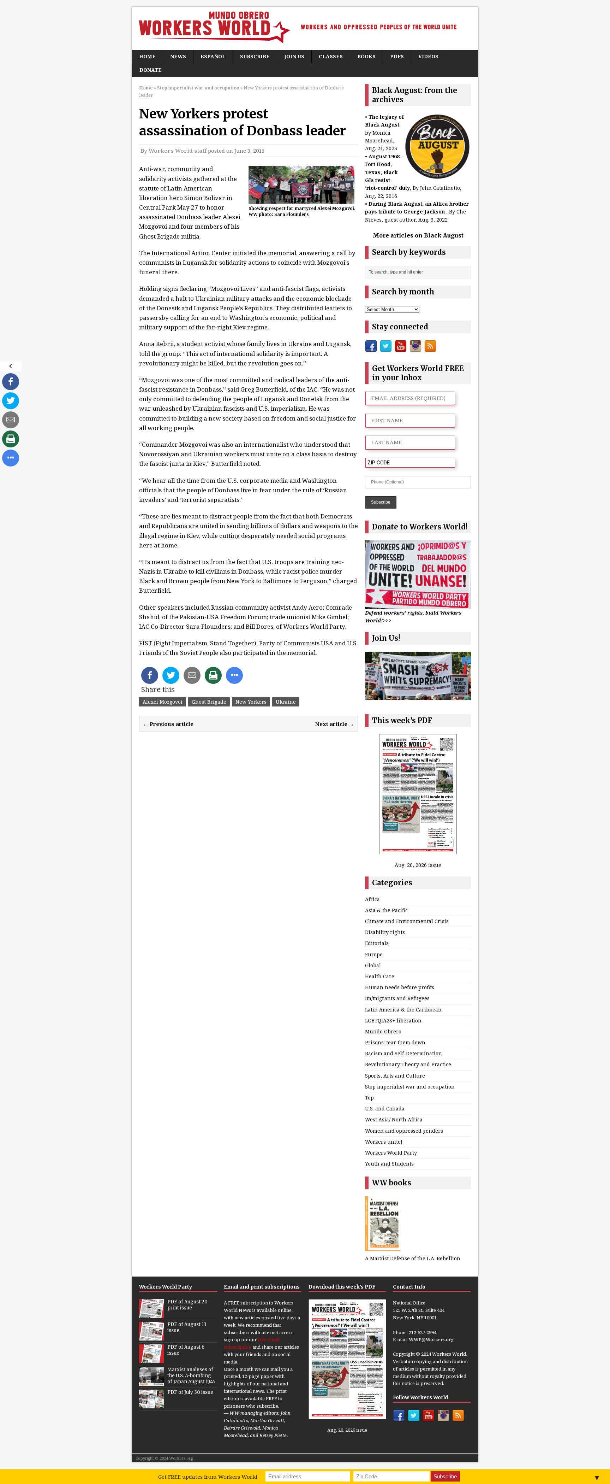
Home (147, 56)
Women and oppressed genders (404, 1130)
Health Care (379, 976)
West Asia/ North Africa (394, 1119)
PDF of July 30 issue (190, 1392)
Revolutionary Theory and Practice (408, 1064)
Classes (331, 56)
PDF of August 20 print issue (187, 1305)
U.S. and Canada (385, 1108)
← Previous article (168, 723)
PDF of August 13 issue (187, 1327)
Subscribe (255, 56)
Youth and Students (389, 1163)
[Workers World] (305, 28)
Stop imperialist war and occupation (410, 1086)
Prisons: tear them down (395, 1042)
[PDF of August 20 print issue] (151, 1314)
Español (213, 56)
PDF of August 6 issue (185, 1350)
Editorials (377, 943)
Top (369, 1097)
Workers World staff (178, 150)
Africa (372, 899)
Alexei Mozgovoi (163, 701)
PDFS (397, 56)
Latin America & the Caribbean (403, 1009)
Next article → (334, 723)
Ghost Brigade (209, 701)
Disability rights (385, 932)
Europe (374, 954)
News (178, 56)
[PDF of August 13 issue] (151, 1337)
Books (366, 56)
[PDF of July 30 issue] (151, 1405)
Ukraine (286, 701)
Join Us (294, 56)
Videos (428, 56)
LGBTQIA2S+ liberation (393, 1020)
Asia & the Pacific (386, 910)
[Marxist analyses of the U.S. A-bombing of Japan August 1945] (151, 1382)
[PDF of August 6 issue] (151, 1359)
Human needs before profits (399, 987)
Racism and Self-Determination (403, 1053)
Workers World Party (391, 1152)
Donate (150, 69)
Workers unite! (383, 1141)
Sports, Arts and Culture (395, 1075)
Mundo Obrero (383, 1031)
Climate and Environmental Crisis (407, 921)
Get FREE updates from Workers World (207, 1476)
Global (373, 965)
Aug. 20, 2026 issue (418, 865)
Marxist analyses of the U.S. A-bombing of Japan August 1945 (191, 1376)
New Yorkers (251, 701)
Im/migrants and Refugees (397, 998)
